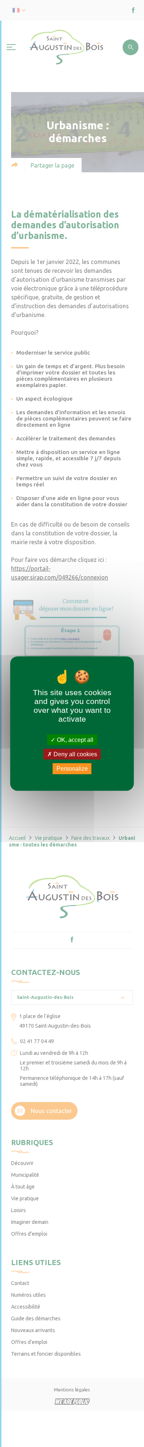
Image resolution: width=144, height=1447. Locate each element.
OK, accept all (74, 740)
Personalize (72, 768)
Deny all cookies (74, 754)
